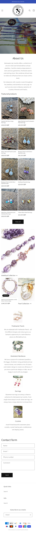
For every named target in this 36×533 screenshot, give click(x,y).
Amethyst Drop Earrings (24, 182)
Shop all (18, 37)
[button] (2, 10)
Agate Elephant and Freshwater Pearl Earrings (26, 122)
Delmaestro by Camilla (15, 529)
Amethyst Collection (8, 275)
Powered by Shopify (24, 529)
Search (6, 491)
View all (18, 222)
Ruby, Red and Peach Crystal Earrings (8, 152)
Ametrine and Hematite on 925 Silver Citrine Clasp (9, 300)
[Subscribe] (30, 515)
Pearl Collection (23, 304)
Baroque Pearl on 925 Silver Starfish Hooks (25, 152)
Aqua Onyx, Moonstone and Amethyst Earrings (8, 213)
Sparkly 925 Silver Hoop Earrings (7, 122)
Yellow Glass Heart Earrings (25, 212)
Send (7, 475)
